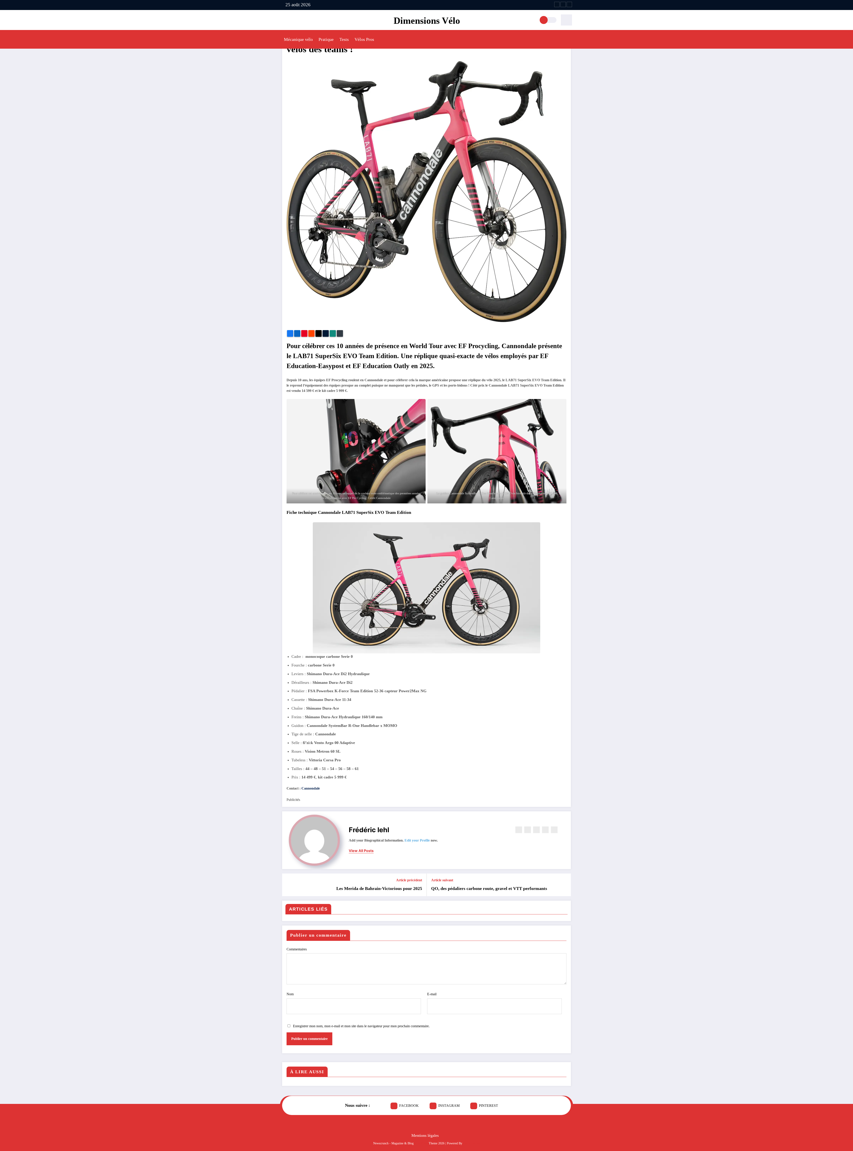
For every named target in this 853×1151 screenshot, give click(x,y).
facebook (409, 1105)
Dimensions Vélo (427, 21)
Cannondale (310, 788)
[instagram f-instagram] (563, 4)
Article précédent (409, 880)
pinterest (488, 1105)
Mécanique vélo (298, 39)
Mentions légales (425, 1135)
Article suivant (442, 880)
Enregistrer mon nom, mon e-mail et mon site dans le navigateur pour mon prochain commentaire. (361, 1026)
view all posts (361, 851)
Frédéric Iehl (369, 830)
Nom (290, 994)
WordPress (421, 1143)
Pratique (326, 39)
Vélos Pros (364, 39)
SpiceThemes (471, 1143)
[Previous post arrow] (288, 884)
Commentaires (297, 949)
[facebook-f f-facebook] (557, 4)
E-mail (431, 994)
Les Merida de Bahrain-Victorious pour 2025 (379, 888)
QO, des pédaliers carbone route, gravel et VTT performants (489, 888)
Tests (344, 39)
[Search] (566, 20)
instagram (449, 1105)
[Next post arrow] (564, 884)
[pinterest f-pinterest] (569, 4)
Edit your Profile (417, 840)
